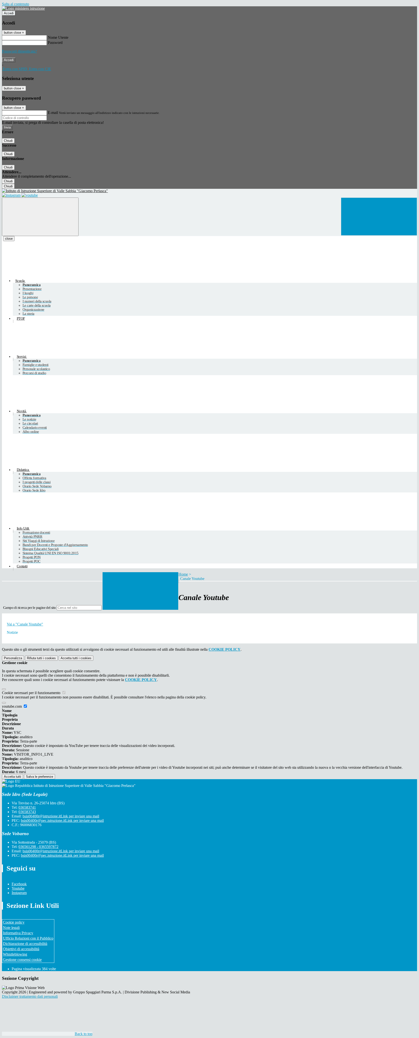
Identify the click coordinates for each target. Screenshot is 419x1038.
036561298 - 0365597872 (38, 847)
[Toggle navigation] (40, 217)
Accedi (9, 13)
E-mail (53, 113)
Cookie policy (13, 922)
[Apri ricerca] (379, 217)
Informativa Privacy (18, 933)
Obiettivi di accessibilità (21, 949)
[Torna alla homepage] (209, 191)
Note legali (11, 928)
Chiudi (8, 141)
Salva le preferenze (39, 776)
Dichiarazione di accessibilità (25, 944)
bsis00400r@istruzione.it (61, 816)
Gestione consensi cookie (22, 960)
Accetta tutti (76, 658)
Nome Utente (58, 37)
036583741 (27, 807)
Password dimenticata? (19, 51)
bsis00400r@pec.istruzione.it (62, 820)
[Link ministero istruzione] (23, 8)
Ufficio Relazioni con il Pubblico (28, 938)
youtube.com (12, 706)
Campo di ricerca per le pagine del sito (29, 608)
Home (183, 574)
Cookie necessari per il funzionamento (31, 693)
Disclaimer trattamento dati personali (30, 996)
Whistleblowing (15, 954)
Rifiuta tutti (41, 658)
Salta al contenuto (15, 4)
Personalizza (13, 658)
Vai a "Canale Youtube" (25, 624)
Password (55, 42)
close (9, 238)
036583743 (27, 812)
